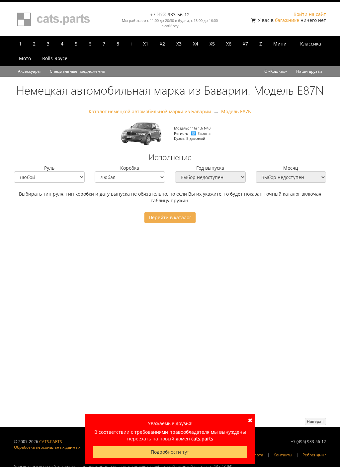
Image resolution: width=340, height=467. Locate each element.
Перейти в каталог (170, 217)
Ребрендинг (314, 455)
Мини (280, 44)
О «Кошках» (275, 71)
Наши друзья (309, 71)
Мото (25, 58)
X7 (245, 44)
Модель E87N (236, 111)
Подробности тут (170, 452)
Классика (310, 44)
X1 (145, 44)
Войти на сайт (310, 14)
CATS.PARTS (50, 441)
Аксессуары (29, 71)
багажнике (287, 20)
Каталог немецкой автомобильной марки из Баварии (150, 111)
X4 (195, 44)
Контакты (283, 455)
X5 (212, 44)
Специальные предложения (77, 71)
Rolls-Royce (54, 58)
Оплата (256, 455)
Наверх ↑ (315, 421)
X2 (162, 44)
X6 (228, 44)
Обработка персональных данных (47, 447)
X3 (179, 44)
